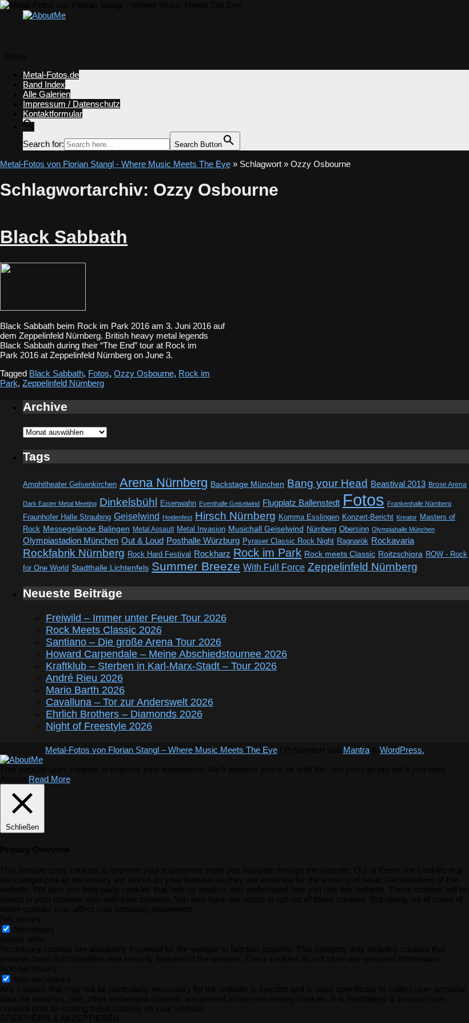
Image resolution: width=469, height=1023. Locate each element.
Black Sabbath (64, 237)
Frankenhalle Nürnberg (419, 503)
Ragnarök (352, 541)
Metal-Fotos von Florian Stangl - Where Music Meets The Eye (115, 164)
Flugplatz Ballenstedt (301, 502)
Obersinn (354, 529)
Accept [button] (13, 779)
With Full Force (274, 567)
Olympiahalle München (403, 529)
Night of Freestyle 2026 (99, 726)
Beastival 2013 (398, 484)
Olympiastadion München (70, 540)
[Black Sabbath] (43, 307)
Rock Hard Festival (159, 554)
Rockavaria (392, 540)
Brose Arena (447, 484)
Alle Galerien (46, 94)
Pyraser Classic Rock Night (288, 541)
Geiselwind (137, 516)
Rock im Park (267, 552)
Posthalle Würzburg (203, 540)
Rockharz (212, 553)
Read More (49, 779)
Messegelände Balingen (86, 528)
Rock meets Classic (339, 553)
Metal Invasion (201, 529)
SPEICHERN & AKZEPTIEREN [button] (60, 1018)
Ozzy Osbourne (144, 373)
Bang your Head (327, 483)
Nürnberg (321, 529)
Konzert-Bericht (368, 517)
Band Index (44, 84)
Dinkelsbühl (128, 502)
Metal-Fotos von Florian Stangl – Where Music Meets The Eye (161, 750)
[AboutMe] (44, 15)
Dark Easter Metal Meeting (60, 503)
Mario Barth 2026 (85, 690)
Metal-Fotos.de (51, 75)
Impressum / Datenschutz (71, 104)
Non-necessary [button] (29, 968)
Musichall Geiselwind (266, 529)
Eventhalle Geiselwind (229, 503)
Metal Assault (153, 529)
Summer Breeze (196, 566)
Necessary (34, 929)
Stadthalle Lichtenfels (110, 568)
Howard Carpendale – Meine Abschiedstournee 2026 (166, 654)
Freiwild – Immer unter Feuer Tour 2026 (136, 618)
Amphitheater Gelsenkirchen (70, 484)
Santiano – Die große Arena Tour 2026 (133, 642)
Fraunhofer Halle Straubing (67, 517)
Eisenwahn (178, 503)
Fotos (98, 373)
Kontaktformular (52, 113)
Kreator (406, 517)
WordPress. (402, 750)
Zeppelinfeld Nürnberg (63, 383)
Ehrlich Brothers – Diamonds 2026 (124, 714)
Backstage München (247, 484)
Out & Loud (142, 540)
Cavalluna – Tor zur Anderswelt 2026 (129, 702)
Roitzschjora (400, 553)
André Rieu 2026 (84, 678)
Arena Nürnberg (164, 482)
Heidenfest (177, 517)
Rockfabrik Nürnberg (74, 553)
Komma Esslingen (309, 517)
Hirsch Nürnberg (235, 516)
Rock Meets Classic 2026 (104, 630)
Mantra (356, 750)
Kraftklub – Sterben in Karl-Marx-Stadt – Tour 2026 (161, 666)
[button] (28, 127)
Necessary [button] (20, 918)
